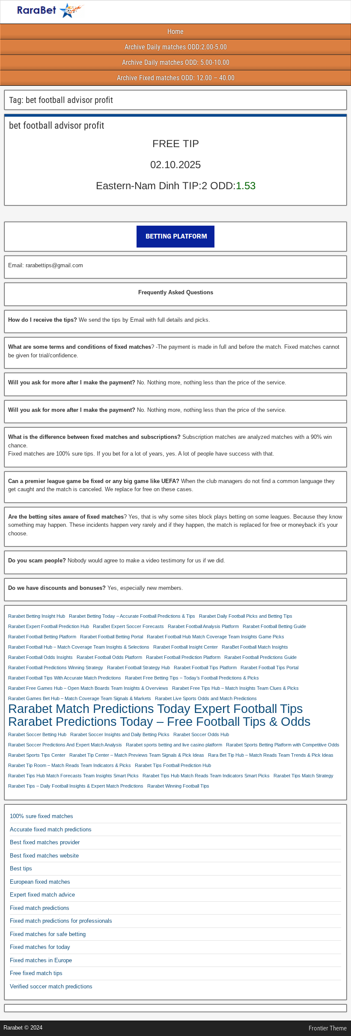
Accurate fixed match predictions (51, 829)
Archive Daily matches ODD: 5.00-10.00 (175, 62)
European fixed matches (40, 882)
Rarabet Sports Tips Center (36, 755)
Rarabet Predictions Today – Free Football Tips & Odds (159, 721)
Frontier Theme (328, 1028)
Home (175, 31)
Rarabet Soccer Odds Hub (201, 734)
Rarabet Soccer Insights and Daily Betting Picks (120, 734)
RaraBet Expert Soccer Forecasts (128, 626)
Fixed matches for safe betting (48, 934)
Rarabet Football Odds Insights (40, 657)
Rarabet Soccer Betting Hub (37, 734)
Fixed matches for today (40, 947)
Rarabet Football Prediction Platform (183, 657)
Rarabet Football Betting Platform (42, 636)
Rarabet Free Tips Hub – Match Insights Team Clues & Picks (235, 688)
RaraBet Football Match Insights (255, 646)
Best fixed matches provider (45, 842)
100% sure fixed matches (41, 816)
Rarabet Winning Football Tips (178, 785)
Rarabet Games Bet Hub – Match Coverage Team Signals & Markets (79, 698)
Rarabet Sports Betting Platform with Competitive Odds (282, 744)
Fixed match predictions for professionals (61, 921)
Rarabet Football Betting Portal (111, 636)
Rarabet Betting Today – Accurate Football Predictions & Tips (132, 616)
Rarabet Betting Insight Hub (36, 616)
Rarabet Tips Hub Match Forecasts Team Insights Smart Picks (73, 775)
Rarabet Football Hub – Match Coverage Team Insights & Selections (78, 646)
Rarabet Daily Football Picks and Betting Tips (245, 616)
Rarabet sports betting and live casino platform (174, 744)
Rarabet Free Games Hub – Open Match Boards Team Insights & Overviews (88, 688)
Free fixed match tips (36, 973)
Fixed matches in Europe (41, 960)
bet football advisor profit (56, 125)
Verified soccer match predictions (51, 986)
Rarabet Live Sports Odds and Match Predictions (206, 698)
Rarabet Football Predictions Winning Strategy (55, 667)
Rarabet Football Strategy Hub (138, 667)
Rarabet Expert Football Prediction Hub (48, 626)
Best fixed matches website (44, 855)
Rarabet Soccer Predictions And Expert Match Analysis (65, 744)
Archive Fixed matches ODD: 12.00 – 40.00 (176, 78)
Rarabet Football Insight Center (185, 646)
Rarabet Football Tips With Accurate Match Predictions (64, 677)
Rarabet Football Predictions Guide (260, 657)
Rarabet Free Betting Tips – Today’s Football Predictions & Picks (192, 677)
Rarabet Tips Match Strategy (303, 775)
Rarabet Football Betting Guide (274, 626)
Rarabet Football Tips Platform (205, 667)
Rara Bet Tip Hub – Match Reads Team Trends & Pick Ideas (270, 755)
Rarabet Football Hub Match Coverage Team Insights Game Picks (215, 636)
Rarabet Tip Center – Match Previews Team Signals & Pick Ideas (136, 755)
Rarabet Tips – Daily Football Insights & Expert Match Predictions (75, 785)
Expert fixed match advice (42, 894)
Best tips (21, 868)
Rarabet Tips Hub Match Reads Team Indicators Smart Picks (206, 775)
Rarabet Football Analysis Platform (203, 626)
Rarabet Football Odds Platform (109, 657)
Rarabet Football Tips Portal (269, 667)
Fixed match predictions (39, 908)
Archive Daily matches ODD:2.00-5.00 (176, 47)
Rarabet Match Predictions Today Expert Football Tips (155, 709)
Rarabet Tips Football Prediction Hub (173, 765)
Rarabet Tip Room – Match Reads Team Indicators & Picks (69, 765)
